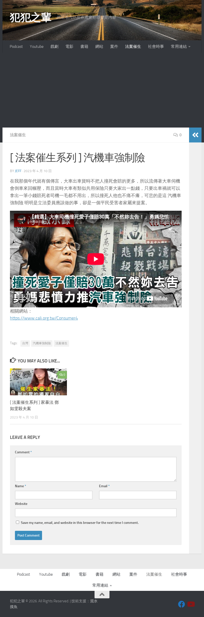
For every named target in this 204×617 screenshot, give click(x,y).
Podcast (16, 46)
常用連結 (179, 46)
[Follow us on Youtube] (190, 604)
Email (104, 486)
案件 (114, 46)
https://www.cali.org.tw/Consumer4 (44, 318)
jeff (18, 171)
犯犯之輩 (30, 17)
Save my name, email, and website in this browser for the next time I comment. (80, 523)
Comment (23, 452)
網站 (99, 46)
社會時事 (156, 46)
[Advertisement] (102, 90)
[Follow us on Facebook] (181, 604)
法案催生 (133, 46)
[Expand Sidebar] (195, 135)
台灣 (25, 343)
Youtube (37, 46)
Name (20, 486)
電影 (69, 46)
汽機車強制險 (42, 343)
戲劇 (54, 46)
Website (21, 504)
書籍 (84, 46)
